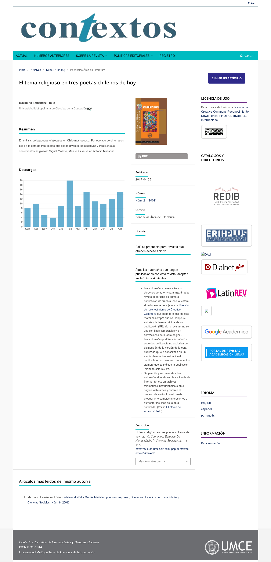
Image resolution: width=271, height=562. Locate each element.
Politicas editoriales (132, 55)
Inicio (22, 70)
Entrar (252, 3)
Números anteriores (51, 55)
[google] (226, 333)
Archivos (36, 70)
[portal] (226, 353)
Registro (167, 55)
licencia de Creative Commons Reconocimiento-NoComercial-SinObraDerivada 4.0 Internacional (225, 113)
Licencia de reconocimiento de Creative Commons (166, 309)
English (206, 402)
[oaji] (206, 254)
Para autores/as (211, 443)
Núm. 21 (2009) (55, 70)
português (208, 415)
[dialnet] (224, 268)
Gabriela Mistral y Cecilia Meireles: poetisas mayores (95, 497)
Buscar (249, 56)
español (206, 409)
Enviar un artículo (227, 78)
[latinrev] (226, 293)
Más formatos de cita (151, 461)
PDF (144, 156)
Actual (22, 55)
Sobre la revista (90, 55)
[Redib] (226, 195)
